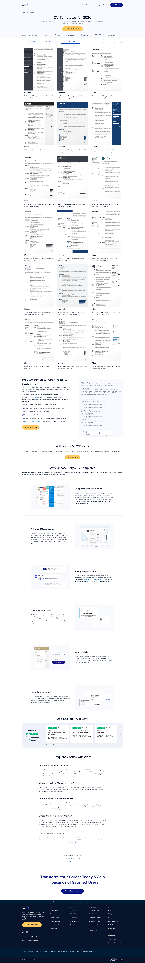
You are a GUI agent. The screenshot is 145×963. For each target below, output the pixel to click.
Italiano (72, 951)
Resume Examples (55, 921)
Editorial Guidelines (113, 921)
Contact (110, 917)
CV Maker (35, 398)
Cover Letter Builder (94, 910)
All (119, 41)
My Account (116, 5)
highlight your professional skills (93, 580)
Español (53, 951)
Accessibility (111, 928)
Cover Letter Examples (95, 917)
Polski (78, 951)
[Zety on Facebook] (23, 932)
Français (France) (62, 951)
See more (71, 842)
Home (23, 12)
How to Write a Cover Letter (94, 926)
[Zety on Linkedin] (27, 932)
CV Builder (72, 910)
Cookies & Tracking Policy (115, 943)
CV (78, 5)
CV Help (72, 925)
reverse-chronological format (68, 805)
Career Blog (96, 5)
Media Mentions (112, 925)
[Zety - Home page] (25, 4)
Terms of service (112, 939)
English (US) (38, 951)
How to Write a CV (74, 921)
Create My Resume (32, 925)
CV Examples (73, 917)
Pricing (110, 914)
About (105, 5)
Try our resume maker (72, 891)
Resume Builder (54, 910)
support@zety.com (33, 940)
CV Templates (73, 914)
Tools (64, 5)
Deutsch (46, 951)
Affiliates (110, 932)
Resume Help (53, 928)
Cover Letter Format (94, 921)
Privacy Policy (111, 935)
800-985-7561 (34, 936)
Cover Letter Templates (95, 914)
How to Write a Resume (56, 925)
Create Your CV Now (72, 29)
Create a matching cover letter (33, 421)
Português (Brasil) (87, 951)
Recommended (109, 41)
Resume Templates (55, 914)
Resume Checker (54, 917)
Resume (71, 5)
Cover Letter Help (93, 930)
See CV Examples (72, 457)
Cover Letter (86, 5)
